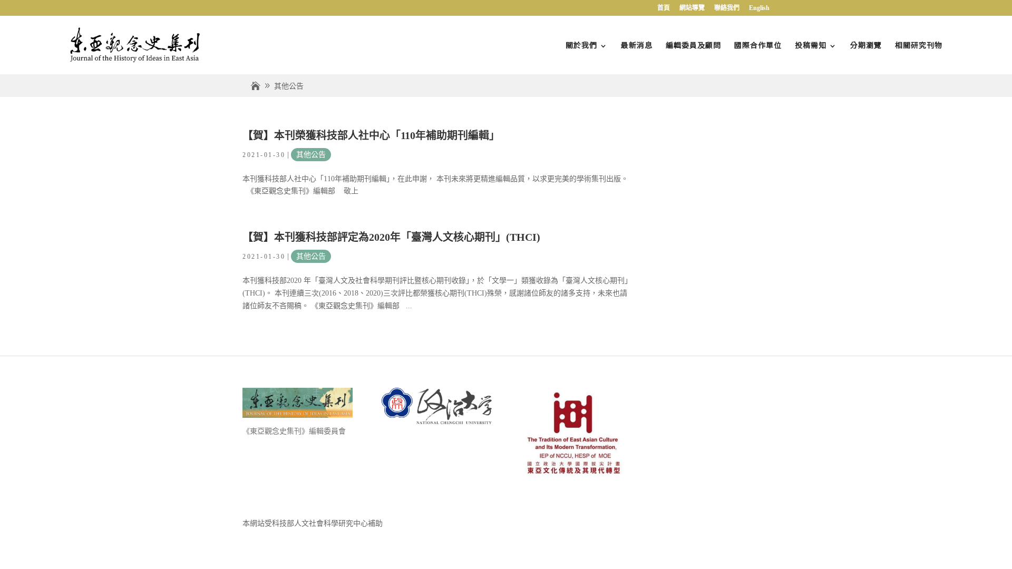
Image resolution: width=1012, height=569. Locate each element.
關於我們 (581, 45)
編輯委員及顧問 (693, 45)
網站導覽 (692, 8)
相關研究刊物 (918, 45)
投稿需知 (810, 45)
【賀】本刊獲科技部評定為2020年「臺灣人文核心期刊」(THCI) (391, 237)
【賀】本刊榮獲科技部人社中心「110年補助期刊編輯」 (371, 135)
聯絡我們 (726, 8)
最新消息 (637, 45)
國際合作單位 (758, 45)
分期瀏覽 (866, 45)
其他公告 (311, 155)
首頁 (663, 8)
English (759, 8)
